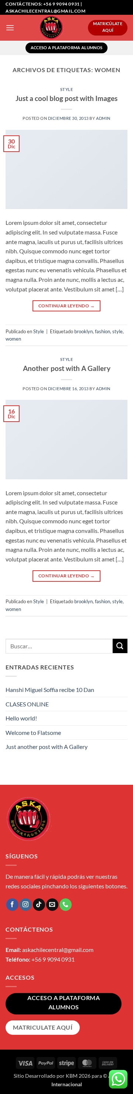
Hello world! (21, 718)
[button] (10, 27)
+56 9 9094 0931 (53, 959)
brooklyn (83, 331)
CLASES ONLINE (27, 704)
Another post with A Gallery (66, 368)
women (13, 339)
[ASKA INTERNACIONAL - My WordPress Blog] (51, 28)
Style (66, 89)
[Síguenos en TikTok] (39, 904)
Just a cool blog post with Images (66, 98)
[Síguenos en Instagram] (26, 904)
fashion (102, 331)
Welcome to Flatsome (33, 732)
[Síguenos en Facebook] (12, 904)
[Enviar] (120, 646)
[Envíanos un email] (52, 904)
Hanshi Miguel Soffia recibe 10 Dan (50, 689)
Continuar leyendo (66, 305)
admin (103, 118)
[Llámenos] (65, 904)
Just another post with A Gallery (47, 746)
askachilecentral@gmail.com (57, 949)
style (117, 331)
